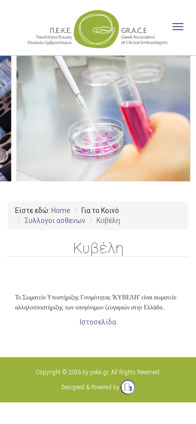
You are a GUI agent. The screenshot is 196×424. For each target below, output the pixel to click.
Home (60, 210)
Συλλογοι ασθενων (55, 221)
